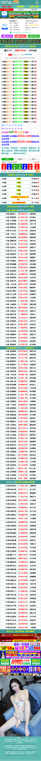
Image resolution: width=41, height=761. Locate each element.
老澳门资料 (34, 7)
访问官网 (34, 36)
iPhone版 (21, 36)
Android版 (8, 36)
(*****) (22, 737)
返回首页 (37, 3)
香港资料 (20, 7)
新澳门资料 (7, 7)
